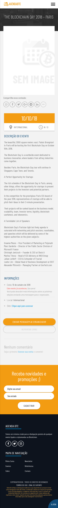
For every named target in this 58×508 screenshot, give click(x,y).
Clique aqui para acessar (22, 305)
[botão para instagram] (21, 443)
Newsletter (28, 461)
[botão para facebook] (8, 443)
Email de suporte (35, 485)
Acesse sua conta (25, 351)
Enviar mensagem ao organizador (29, 321)
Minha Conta (9, 461)
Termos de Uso (21, 485)
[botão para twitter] (14, 443)
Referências (29, 466)
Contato (27, 471)
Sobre (7, 471)
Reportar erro (29, 329)
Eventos (8, 466)
